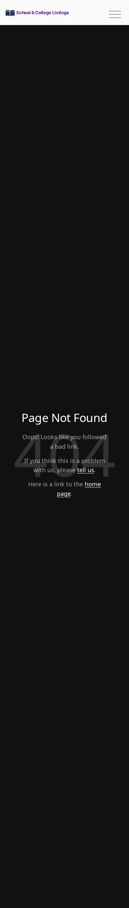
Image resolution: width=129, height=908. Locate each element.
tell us (85, 470)
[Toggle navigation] (115, 14)
